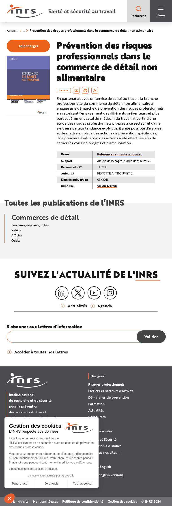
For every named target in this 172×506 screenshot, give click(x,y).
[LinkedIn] (62, 293)
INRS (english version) (105, 474)
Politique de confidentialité (82, 501)
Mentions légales (45, 501)
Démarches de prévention (108, 397)
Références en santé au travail (119, 154)
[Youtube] (94, 293)
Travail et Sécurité (102, 439)
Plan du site (19, 501)
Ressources (97, 416)
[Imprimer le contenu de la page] (85, 90)
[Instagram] (110, 293)
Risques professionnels (106, 384)
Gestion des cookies (122, 501)
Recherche (138, 15)
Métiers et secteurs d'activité (110, 390)
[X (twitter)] (78, 293)
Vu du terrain (107, 186)
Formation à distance (104, 445)
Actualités (96, 410)
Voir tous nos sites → (104, 452)
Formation (96, 403)
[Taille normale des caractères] (95, 90)
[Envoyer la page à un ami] (76, 90)
